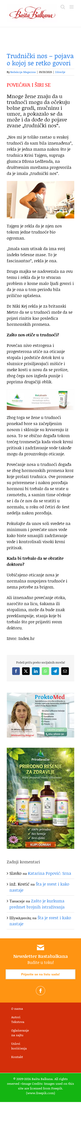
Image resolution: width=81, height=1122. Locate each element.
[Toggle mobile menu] (72, 6)
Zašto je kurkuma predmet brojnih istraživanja (37, 904)
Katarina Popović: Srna (49, 873)
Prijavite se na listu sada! (40, 974)
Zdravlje (60, 72)
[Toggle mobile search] (63, 6)
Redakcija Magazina (23, 72)
